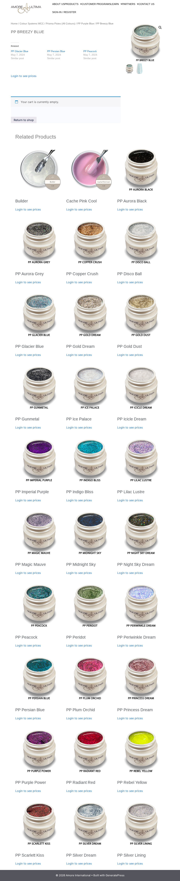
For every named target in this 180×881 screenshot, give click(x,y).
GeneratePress (115, 875)
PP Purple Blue (85, 23)
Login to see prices (23, 76)
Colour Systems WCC (32, 23)
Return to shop (24, 120)
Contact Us (146, 4)
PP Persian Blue (56, 51)
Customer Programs (96, 4)
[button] (160, 27)
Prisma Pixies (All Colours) (60, 23)
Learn (115, 4)
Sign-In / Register (64, 12)
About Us (58, 4)
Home (14, 23)
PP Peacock (90, 51)
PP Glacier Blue (19, 51)
